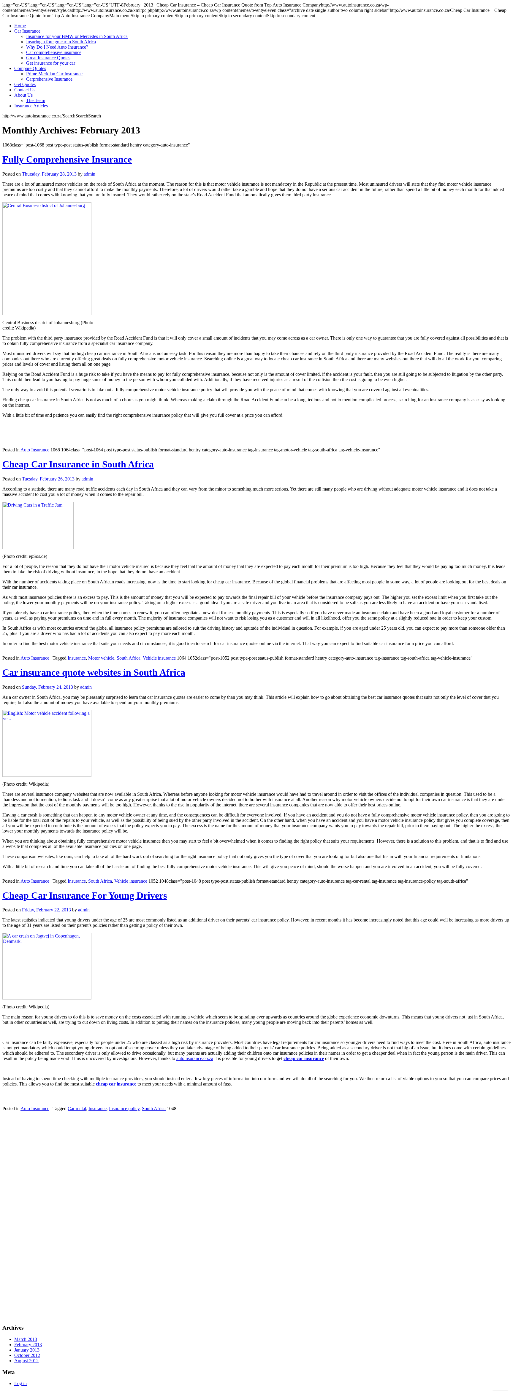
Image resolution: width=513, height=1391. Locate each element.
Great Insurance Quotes (48, 57)
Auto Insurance (34, 449)
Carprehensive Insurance (49, 79)
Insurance (77, 658)
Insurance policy (124, 1108)
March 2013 (25, 1339)
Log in (20, 1383)
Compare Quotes (30, 68)
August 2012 (26, 1360)
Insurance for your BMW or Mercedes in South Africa (77, 36)
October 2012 (27, 1355)
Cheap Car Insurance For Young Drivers (84, 895)
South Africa (128, 658)
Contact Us (24, 89)
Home (20, 25)
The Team (35, 100)
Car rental (77, 1108)
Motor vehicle (101, 658)
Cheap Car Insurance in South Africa (78, 464)
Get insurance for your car (50, 63)
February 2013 (28, 1344)
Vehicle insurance (159, 658)
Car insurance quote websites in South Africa (93, 672)
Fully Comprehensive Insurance (67, 159)
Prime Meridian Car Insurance (54, 73)
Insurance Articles (31, 105)
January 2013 (26, 1349)
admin (89, 173)
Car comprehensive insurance (53, 52)
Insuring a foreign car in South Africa (61, 41)
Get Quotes (25, 84)
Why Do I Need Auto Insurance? (57, 47)
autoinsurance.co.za (194, 1058)
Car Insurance (27, 31)
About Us (23, 95)
